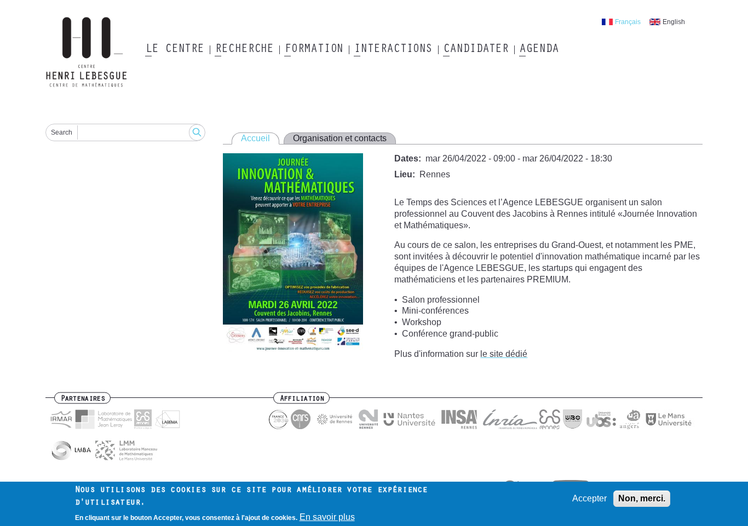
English (674, 22)
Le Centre (174, 50)
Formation (313, 50)
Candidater (475, 50)
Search (61, 132)
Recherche (244, 50)
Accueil (255, 138)
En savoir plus (327, 516)
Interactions (393, 50)
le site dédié (503, 354)
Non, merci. (641, 498)
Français (628, 22)
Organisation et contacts (340, 138)
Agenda (538, 50)
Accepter (589, 498)
